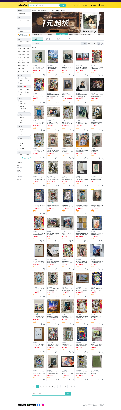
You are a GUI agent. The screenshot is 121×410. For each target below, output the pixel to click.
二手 (69, 39)
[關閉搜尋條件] (36, 5)
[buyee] (24, 35)
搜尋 (68, 394)
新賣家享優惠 (97, 34)
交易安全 (102, 405)
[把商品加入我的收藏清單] (41, 75)
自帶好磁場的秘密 (38, 34)
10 (65, 386)
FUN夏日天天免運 (85, 34)
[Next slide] (44, 57)
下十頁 (70, 386)
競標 (58, 39)
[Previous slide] (33, 57)
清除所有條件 (26, 158)
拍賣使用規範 (95, 405)
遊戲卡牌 (50, 34)
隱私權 (90, 405)
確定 (27, 24)
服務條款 (85, 405)
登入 (77, 5)
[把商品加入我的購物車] (44, 75)
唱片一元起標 (62, 34)
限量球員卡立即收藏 (73, 34)
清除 (29, 138)
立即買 (48, 39)
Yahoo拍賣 (22, 5)
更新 (102, 404)
